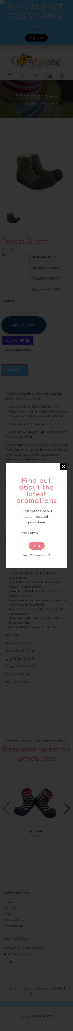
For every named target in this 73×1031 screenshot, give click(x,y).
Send (36, 546)
